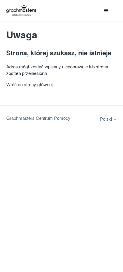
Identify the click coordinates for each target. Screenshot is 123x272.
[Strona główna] (21, 10)
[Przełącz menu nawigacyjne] (106, 10)
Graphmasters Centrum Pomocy (38, 118)
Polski (106, 118)
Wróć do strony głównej (29, 84)
